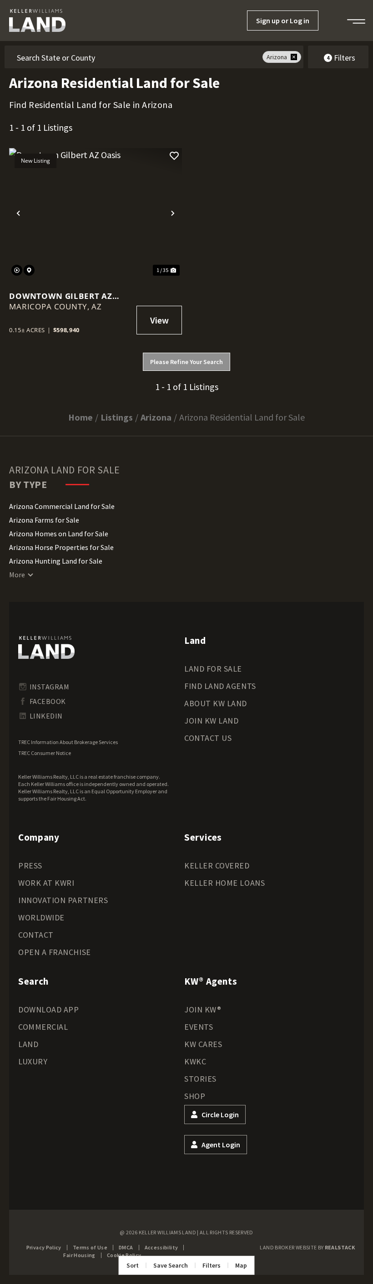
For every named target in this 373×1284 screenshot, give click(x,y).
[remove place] (294, 57)
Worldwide (41, 917)
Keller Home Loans (224, 883)
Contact (36, 935)
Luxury (32, 1061)
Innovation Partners (63, 900)
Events (198, 1027)
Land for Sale (213, 668)
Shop (194, 1096)
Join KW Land (211, 720)
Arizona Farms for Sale (44, 519)
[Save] (174, 155)
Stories (200, 1078)
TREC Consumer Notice (44, 753)
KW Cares (203, 1044)
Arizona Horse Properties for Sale (61, 547)
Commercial (43, 1027)
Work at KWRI (46, 883)
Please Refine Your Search (186, 362)
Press (30, 865)
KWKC (195, 1061)
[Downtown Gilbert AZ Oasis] (95, 213)
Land (28, 1044)
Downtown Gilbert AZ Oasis (60, 296)
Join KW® (202, 1009)
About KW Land (215, 703)
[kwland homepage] (46, 647)
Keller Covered (217, 865)
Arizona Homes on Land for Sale (58, 533)
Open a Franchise (54, 952)
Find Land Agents (220, 686)
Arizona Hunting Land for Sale (55, 560)
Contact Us (208, 738)
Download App (48, 1009)
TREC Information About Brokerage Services (68, 742)
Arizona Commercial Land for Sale (62, 506)
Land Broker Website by (307, 1247)
